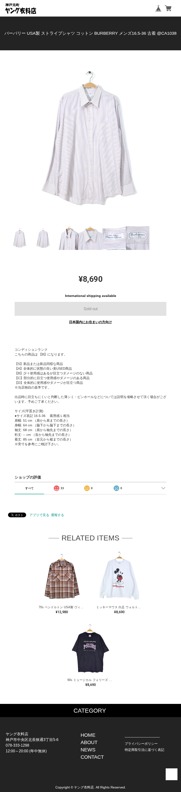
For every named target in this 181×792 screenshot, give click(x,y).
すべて (29, 488)
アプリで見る (39, 515)
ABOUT (89, 742)
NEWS (88, 749)
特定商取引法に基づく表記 (144, 750)
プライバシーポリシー (141, 743)
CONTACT (92, 757)
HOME (88, 735)
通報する (57, 515)
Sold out (91, 309)
